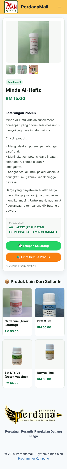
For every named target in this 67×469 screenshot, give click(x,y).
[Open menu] (60, 6)
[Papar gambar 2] (22, 69)
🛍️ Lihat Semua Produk (33, 257)
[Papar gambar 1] (10, 69)
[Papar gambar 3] (33, 69)
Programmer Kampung (33, 458)
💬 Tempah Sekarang (33, 246)
